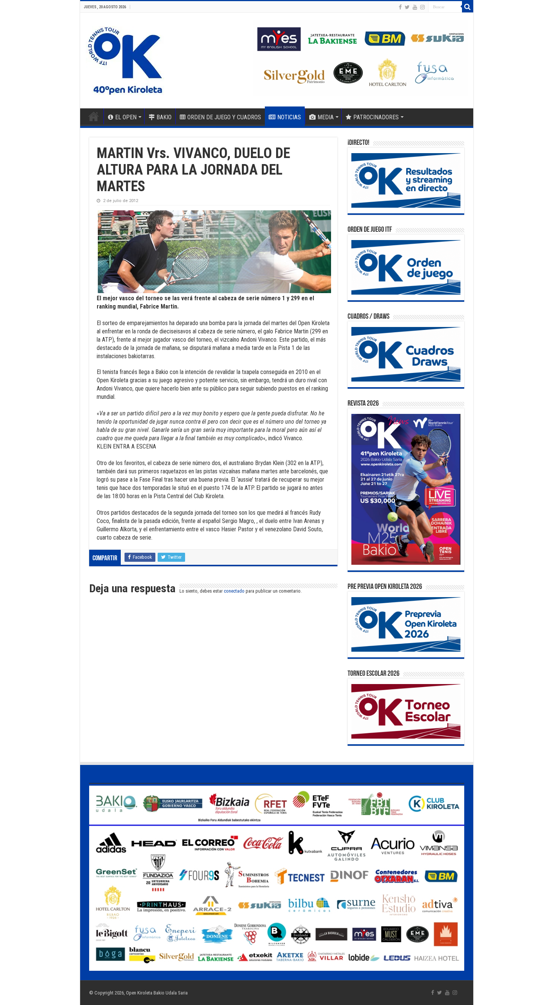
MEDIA (326, 117)
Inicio (93, 116)
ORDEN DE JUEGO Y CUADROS (224, 117)
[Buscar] (467, 6)
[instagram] (422, 7)
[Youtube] (415, 7)
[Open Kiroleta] (125, 59)
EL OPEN (126, 117)
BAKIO (164, 117)
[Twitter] (407, 7)
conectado (234, 591)
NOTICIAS (289, 117)
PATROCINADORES (376, 117)
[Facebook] (400, 7)
